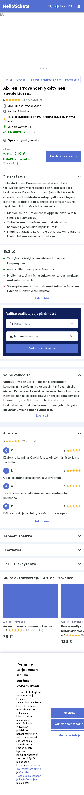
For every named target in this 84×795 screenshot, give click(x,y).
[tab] (42, 176)
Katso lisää (42, 298)
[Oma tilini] (78, 6)
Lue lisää (42, 415)
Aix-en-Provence (15, 79)
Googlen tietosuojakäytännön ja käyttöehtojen (28, 776)
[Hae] (50, 6)
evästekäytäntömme (28, 768)
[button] (42, 176)
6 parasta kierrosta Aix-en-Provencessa (55, 79)
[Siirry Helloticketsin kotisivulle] (17, 6)
